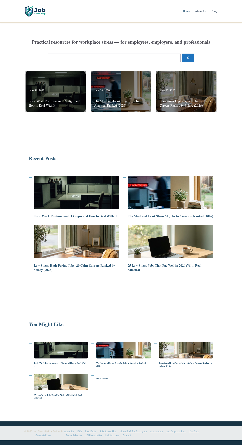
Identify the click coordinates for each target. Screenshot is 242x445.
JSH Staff (194, 431)
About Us (200, 11)
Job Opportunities (176, 431)
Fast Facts (90, 431)
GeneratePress (43, 435)
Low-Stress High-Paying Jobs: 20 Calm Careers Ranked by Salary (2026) (185, 103)
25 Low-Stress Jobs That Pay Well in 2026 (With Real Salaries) (165, 267)
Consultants (156, 431)
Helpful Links (112, 435)
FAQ (79, 431)
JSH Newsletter (93, 435)
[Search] (188, 58)
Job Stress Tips (108, 431)
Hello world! (102, 378)
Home (186, 11)
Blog (214, 11)
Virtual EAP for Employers (133, 431)
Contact (126, 435)
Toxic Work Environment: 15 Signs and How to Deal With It (54, 103)
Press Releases (74, 435)
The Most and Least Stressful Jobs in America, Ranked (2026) (118, 103)
